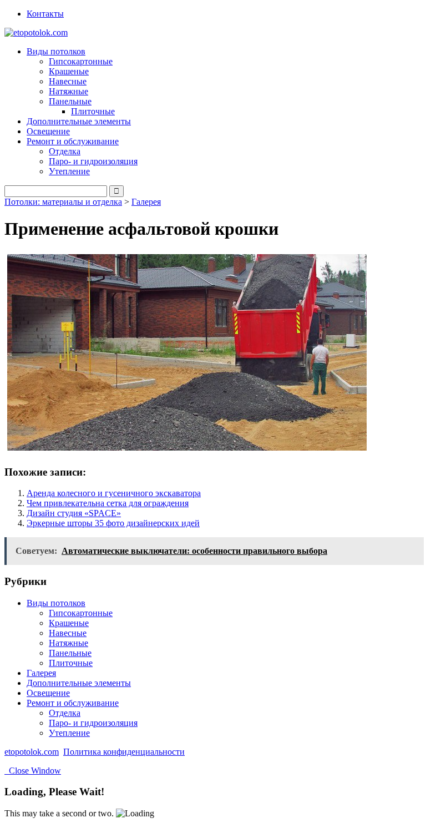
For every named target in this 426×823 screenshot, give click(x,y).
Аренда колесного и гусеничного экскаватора (114, 493)
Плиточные (93, 111)
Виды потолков (56, 603)
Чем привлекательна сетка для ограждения (108, 503)
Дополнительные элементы (79, 121)
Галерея (146, 201)
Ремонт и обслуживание (73, 703)
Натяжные (68, 91)
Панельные (70, 653)
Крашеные (69, 71)
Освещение (48, 131)
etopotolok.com (31, 751)
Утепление (69, 171)
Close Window (32, 770)
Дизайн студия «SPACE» (74, 513)
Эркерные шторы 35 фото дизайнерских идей (113, 523)
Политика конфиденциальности (124, 751)
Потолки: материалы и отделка (63, 201)
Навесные (68, 81)
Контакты (45, 13)
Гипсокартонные (81, 61)
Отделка (64, 151)
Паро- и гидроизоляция (93, 161)
